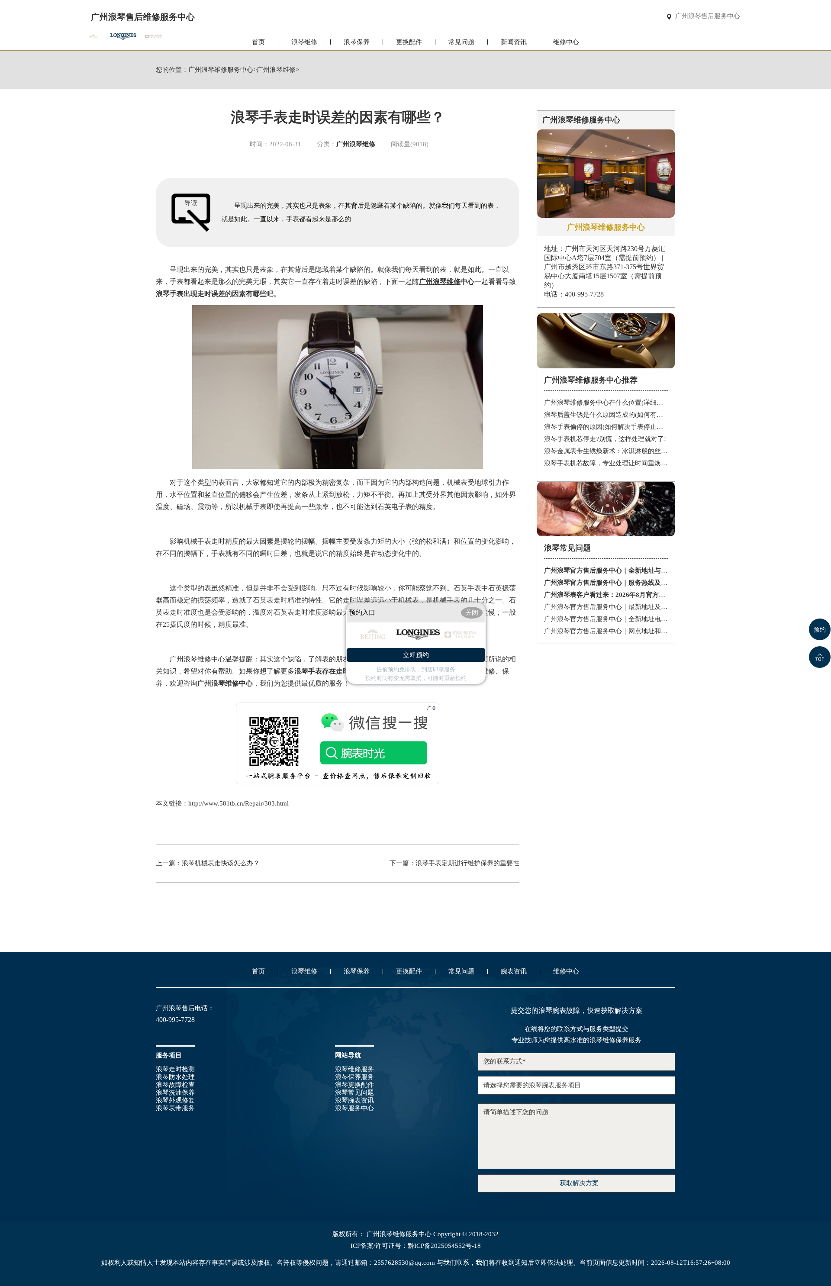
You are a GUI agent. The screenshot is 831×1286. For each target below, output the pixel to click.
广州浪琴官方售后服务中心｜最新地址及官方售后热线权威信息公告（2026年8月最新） (606, 606)
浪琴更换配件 (354, 1084)
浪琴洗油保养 (175, 1092)
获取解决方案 (579, 1183)
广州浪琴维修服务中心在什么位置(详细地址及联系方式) (606, 402)
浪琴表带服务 (175, 1108)
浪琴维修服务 (354, 1069)
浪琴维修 (304, 42)
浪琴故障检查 (175, 1084)
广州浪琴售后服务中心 (707, 16)
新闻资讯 (514, 42)
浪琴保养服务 (354, 1076)
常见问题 (461, 42)
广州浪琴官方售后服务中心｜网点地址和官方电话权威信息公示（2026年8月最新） (606, 631)
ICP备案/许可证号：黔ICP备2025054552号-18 (416, 1246)
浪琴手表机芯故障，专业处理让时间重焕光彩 (606, 463)
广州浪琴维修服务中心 (220, 70)
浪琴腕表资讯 (354, 1100)
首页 (258, 42)
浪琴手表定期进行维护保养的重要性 (467, 863)
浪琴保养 (357, 42)
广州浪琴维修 (276, 70)
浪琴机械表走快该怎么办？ (221, 863)
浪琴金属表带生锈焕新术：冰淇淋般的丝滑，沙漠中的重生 (606, 451)
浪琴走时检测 (175, 1069)
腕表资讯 (514, 971)
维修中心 (566, 42)
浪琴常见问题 (354, 1092)
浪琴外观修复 (175, 1100)
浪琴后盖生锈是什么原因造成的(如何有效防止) (606, 414)
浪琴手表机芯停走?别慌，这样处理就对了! (605, 438)
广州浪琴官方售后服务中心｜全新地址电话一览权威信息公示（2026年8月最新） (606, 619)
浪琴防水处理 (175, 1076)
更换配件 (409, 42)
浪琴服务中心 (354, 1108)
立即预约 (416, 654)
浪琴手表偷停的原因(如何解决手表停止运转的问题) (606, 426)
